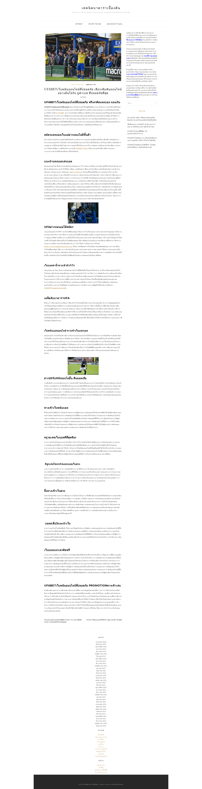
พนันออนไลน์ (101, 751)
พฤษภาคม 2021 (101, 709)
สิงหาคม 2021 (101, 702)
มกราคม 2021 (101, 719)
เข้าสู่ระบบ (101, 765)
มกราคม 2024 (101, 649)
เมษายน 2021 (101, 711)
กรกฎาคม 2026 (101, 642)
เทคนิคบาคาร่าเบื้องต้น (101, 8)
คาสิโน (101, 744)
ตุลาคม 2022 (101, 668)
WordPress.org (101, 772)
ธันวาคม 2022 (101, 663)
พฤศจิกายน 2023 (101, 654)
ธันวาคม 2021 (101, 692)
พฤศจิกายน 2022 (101, 666)
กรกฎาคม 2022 (101, 675)
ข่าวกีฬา (101, 739)
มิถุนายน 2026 (101, 644)
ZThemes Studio (117, 784)
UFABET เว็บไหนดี (94, 24)
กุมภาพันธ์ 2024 (101, 647)
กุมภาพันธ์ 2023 (101, 659)
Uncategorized (77, 84)
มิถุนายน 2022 (101, 678)
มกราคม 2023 (101, 661)
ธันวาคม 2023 (101, 651)
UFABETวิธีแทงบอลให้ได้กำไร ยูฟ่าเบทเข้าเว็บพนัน (104, 620)
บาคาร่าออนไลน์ (101, 749)
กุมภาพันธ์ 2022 (101, 687)
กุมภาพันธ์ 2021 (101, 716)
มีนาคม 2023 (101, 656)
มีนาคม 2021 (101, 714)
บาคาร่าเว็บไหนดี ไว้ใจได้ (134, 74)
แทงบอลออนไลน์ (101, 756)
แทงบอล (101, 754)
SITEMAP (79, 24)
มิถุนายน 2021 (101, 707)
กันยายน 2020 (101, 726)
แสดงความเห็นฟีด (101, 770)
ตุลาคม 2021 (101, 697)
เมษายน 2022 (101, 683)
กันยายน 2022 (101, 671)
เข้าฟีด (101, 768)
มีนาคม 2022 (101, 685)
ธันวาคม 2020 (101, 721)
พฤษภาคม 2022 (101, 680)
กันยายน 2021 (101, 699)
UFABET (101, 735)
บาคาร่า (101, 747)
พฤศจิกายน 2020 (101, 723)
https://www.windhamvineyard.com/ (58, 246)
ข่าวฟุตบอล (101, 742)
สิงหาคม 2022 (101, 673)
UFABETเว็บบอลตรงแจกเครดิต (55, 288)
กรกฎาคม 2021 (101, 704)
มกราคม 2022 (101, 690)
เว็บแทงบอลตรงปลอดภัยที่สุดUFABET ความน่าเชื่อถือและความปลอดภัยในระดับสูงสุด (63, 621)
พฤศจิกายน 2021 (101, 695)
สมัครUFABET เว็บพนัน (114, 24)
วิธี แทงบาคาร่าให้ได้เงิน (134, 40)
